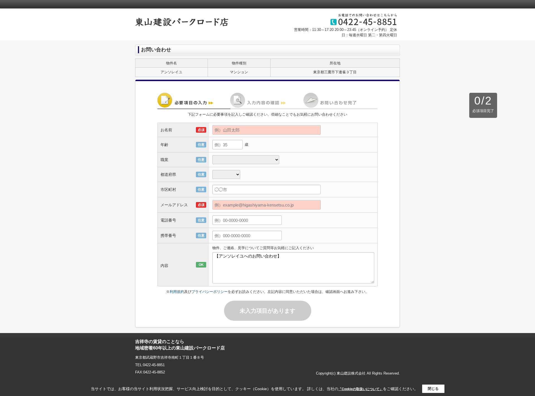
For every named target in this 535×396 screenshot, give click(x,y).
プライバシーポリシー (209, 292)
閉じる (433, 389)
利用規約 (177, 292)
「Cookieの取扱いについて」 (360, 389)
